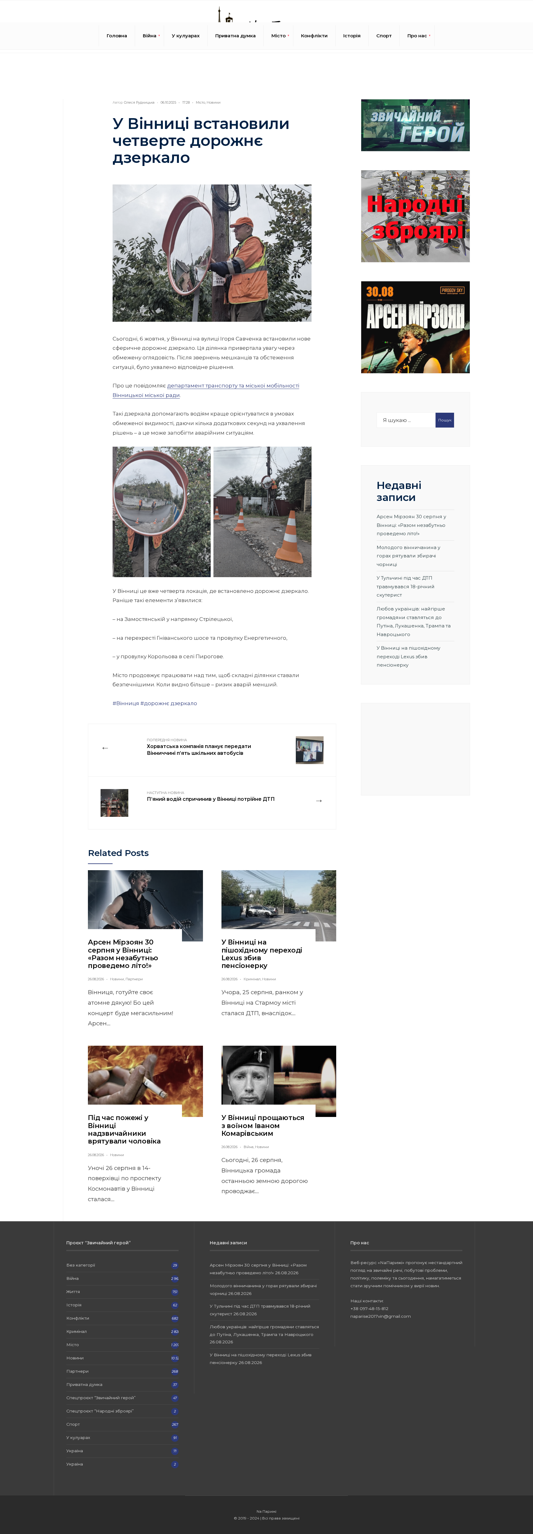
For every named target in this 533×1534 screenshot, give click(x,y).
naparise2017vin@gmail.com (380, 1316)
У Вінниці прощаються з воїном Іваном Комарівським (263, 1126)
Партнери (134, 979)
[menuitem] (149, 35)
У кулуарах (186, 36)
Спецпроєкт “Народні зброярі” (100, 1410)
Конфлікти (314, 36)
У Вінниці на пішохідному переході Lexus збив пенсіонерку (262, 954)
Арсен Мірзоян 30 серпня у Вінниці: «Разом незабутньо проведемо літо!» (123, 954)
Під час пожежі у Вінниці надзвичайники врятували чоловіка (124, 1129)
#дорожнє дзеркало (168, 703)
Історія (352, 36)
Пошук (445, 420)
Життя (73, 1291)
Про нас (417, 36)
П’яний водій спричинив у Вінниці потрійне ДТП (211, 796)
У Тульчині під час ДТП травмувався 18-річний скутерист (406, 586)
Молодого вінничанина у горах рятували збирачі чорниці (408, 555)
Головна (117, 36)
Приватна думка (235, 36)
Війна (149, 36)
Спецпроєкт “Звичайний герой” (101, 1397)
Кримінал (252, 979)
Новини (214, 102)
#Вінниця (126, 703)
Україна (74, 1450)
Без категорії (80, 1265)
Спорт (384, 36)
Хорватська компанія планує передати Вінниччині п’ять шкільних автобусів (199, 747)
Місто (278, 36)
